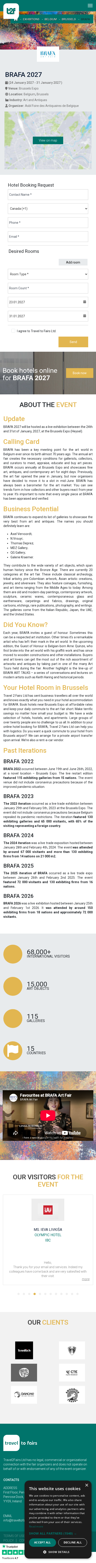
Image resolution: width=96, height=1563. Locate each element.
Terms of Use (14, 1536)
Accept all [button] (42, 1542)
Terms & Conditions (70, 331)
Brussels (69, 19)
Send (73, 342)
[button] (18, 1294)
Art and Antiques (35, 100)
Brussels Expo (29, 88)
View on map (48, 140)
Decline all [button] (73, 1542)
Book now (80, 373)
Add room (73, 262)
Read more (36, 1526)
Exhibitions (31, 19)
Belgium (51, 19)
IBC (48, 1240)
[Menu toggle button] (90, 5)
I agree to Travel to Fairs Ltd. (50, 331)
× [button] (86, 1485)
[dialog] (58, 1520)
